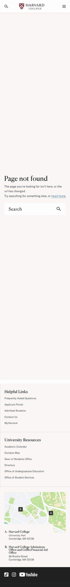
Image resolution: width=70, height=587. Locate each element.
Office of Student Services (19, 477)
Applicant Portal (13, 404)
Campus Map (12, 452)
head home (58, 196)
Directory (9, 465)
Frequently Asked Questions (20, 398)
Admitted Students (15, 410)
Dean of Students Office (18, 459)
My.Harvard (10, 423)
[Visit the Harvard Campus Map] (35, 512)
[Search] (7, 6)
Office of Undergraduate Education (24, 471)
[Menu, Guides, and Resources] (62, 6)
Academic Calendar (15, 446)
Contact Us (10, 417)
